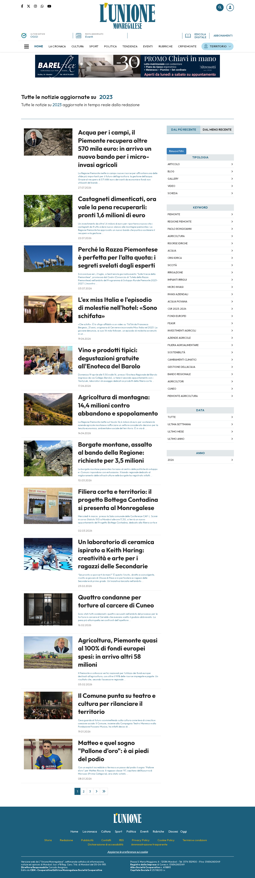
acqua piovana (177, 301)
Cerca (220, 7)
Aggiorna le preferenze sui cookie (127, 852)
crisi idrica (175, 258)
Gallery (173, 178)
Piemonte (174, 214)
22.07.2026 (84, 238)
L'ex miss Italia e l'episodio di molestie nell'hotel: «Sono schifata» (117, 308)
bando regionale (179, 374)
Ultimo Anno (176, 438)
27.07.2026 (84, 187)
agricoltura (176, 236)
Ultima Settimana (179, 424)
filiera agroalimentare (183, 345)
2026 (171, 460)
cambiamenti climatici (182, 359)
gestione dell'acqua (181, 367)
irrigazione (175, 272)
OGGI (34, 36)
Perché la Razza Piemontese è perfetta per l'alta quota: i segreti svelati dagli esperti (118, 257)
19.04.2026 (84, 338)
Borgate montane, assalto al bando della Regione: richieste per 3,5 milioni (115, 452)
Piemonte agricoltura (183, 396)
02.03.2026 (85, 530)
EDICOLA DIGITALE (200, 36)
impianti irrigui (177, 279)
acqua (172, 250)
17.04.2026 (84, 386)
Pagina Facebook (24, 6)
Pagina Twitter (30, 6)
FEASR (171, 323)
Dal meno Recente (217, 129)
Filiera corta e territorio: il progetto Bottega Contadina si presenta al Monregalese (118, 500)
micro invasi (176, 287)
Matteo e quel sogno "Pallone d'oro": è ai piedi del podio (113, 751)
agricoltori (176, 381)
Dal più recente (183, 129)
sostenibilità (176, 352)
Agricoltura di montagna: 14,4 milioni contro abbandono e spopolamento (118, 405)
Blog (171, 171)
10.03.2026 (85, 480)
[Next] (96, 791)
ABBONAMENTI (223, 35)
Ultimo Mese (176, 431)
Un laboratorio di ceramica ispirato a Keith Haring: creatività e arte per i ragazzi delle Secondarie (116, 554)
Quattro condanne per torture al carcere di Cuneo (116, 601)
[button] (230, 7)
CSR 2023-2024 (177, 308)
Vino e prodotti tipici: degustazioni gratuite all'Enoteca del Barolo (109, 358)
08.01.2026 (85, 778)
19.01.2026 (84, 731)
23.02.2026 (85, 586)
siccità (172, 265)
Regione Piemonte (180, 221)
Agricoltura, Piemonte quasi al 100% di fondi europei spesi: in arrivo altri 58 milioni (117, 652)
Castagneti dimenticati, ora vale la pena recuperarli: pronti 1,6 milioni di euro (117, 207)
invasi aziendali (178, 294)
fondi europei (177, 316)
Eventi (89, 36)
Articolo (174, 164)
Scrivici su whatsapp (44, 6)
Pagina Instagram (37, 6)
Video (171, 186)
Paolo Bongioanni (180, 228)
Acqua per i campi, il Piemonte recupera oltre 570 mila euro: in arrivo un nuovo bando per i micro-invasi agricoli (114, 148)
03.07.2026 (85, 288)
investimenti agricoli (182, 330)
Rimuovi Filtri (176, 151)
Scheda (173, 193)
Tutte (172, 417)
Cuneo (172, 388)
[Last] (104, 791)
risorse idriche (178, 243)
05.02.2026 (85, 684)
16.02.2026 (84, 625)
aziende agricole (179, 337)
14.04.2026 (84, 433)
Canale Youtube (49, 6)
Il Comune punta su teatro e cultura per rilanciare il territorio (117, 704)
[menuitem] (38, 46)
